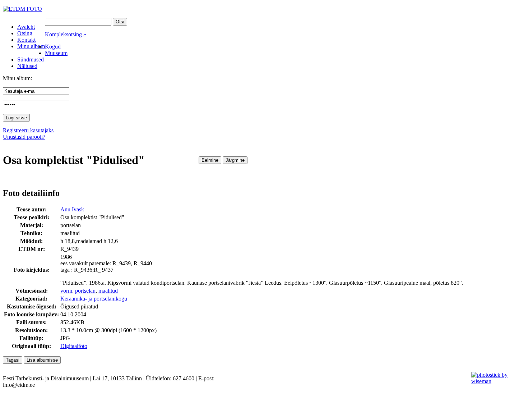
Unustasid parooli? (24, 137)
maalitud (108, 291)
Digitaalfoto (73, 346)
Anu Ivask (72, 209)
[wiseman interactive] (495, 381)
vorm (66, 291)
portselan (85, 291)
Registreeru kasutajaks (28, 130)
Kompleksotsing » (65, 34)
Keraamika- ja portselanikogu (93, 299)
